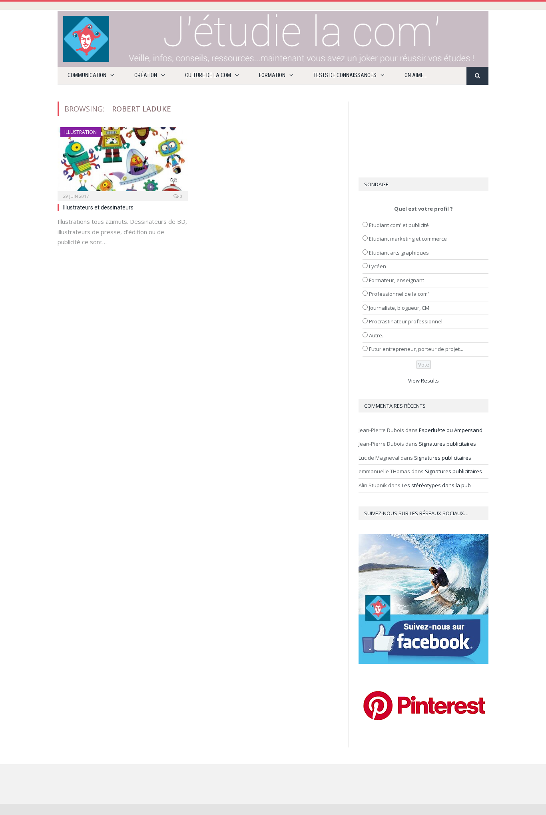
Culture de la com (208, 75)
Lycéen (377, 266)
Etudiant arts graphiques (399, 252)
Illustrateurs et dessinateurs (98, 207)
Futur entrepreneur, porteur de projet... (416, 349)
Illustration (80, 132)
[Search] (477, 76)
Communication (87, 75)
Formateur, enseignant (396, 280)
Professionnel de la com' (399, 293)
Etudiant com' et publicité (399, 225)
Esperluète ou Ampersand (450, 430)
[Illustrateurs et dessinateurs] (123, 161)
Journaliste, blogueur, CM (399, 307)
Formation (272, 75)
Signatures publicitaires (447, 443)
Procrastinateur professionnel (405, 321)
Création (145, 75)
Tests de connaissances (345, 75)
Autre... (377, 335)
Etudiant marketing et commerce (408, 238)
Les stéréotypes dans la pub (436, 485)
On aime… (416, 75)
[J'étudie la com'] (273, 37)
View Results (423, 380)
